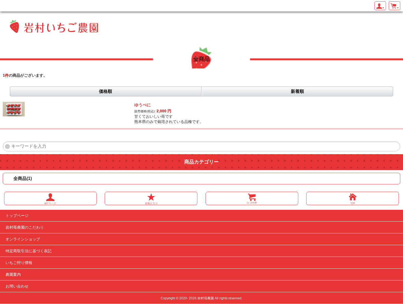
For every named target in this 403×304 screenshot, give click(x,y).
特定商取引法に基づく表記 (28, 251)
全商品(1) (22, 178)
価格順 (105, 91)
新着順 (297, 91)
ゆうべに (142, 104)
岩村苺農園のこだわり (24, 227)
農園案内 (13, 274)
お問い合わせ (17, 286)
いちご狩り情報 (18, 262)
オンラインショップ (22, 239)
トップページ (17, 215)
